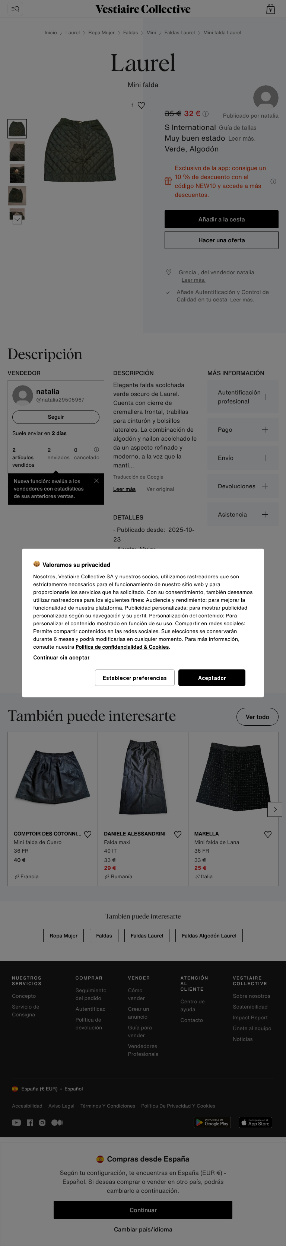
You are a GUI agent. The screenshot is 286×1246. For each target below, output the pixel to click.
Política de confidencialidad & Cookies (122, 647)
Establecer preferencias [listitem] (135, 678)
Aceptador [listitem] (212, 678)
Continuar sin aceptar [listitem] (61, 657)
